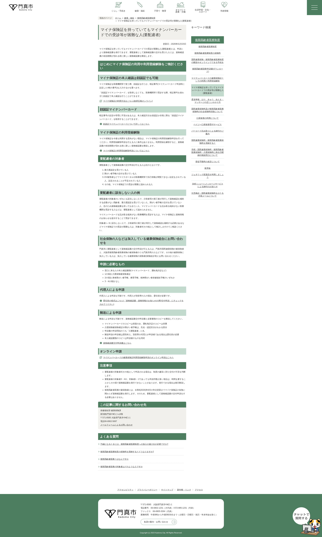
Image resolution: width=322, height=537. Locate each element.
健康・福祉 (129, 18)
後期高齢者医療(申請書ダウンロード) (207, 70)
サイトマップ (167, 490)
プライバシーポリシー (147, 490)
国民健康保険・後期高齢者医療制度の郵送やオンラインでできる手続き (207, 60)
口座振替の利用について (207, 118)
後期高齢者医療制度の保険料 (207, 53)
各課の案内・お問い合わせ (156, 522)
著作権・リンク (184, 490)
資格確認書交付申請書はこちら (117, 343)
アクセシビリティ (125, 490)
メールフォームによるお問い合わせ (116, 425)
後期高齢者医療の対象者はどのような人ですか (121, 467)
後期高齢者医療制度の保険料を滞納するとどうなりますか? (127, 452)
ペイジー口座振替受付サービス (207, 124)
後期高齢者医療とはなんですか (114, 459)
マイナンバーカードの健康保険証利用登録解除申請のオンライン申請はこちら (138, 357)
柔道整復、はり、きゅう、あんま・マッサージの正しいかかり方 (207, 100)
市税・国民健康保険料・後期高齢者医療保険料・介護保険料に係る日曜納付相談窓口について (207, 152)
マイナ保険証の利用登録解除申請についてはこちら (126, 151)
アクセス (199, 490)
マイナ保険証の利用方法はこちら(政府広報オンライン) (128, 101)
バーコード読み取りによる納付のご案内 (207, 132)
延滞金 (208, 168)
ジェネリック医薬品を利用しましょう (207, 176)
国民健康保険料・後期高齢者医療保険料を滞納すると (207, 141)
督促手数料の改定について (207, 162)
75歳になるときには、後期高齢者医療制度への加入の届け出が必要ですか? (134, 444)
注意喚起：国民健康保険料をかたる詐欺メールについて (207, 194)
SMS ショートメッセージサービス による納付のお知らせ (207, 185)
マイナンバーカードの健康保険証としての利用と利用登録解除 (207, 79)
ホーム (118, 18)
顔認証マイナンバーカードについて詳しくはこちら (126, 124)
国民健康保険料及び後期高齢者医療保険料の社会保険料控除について (207, 110)
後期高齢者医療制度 (146, 18)
